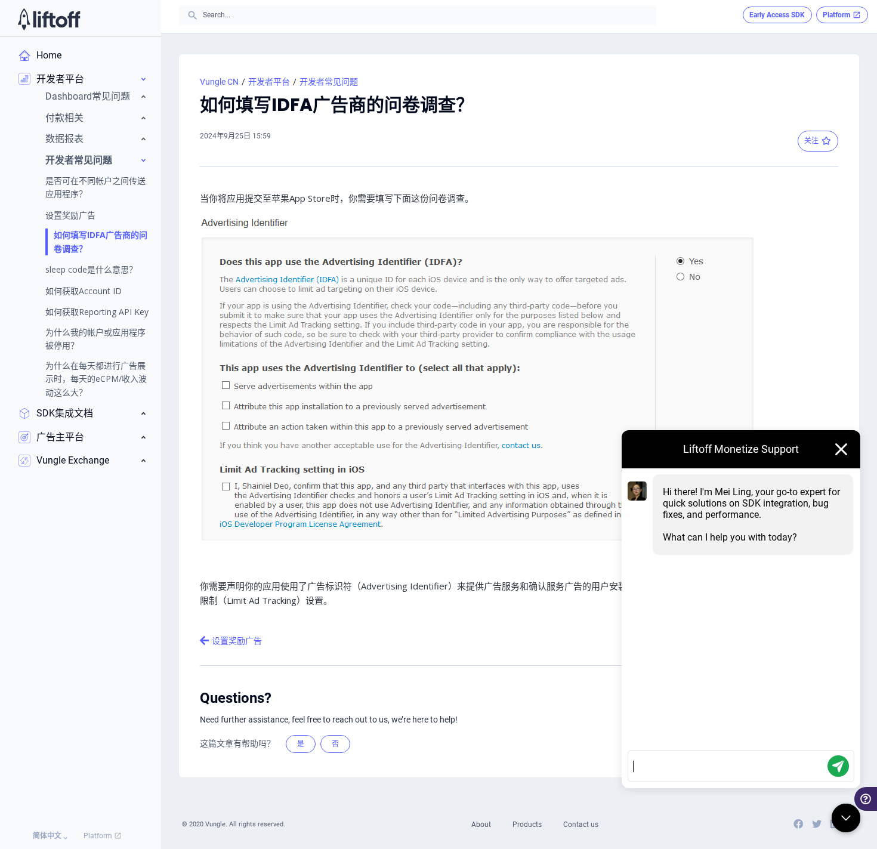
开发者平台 (269, 82)
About (481, 824)
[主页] (49, 18)
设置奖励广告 (70, 215)
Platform (99, 836)
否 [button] (335, 744)
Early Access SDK (777, 15)
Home (48, 55)
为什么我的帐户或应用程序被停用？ (95, 338)
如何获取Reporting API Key (97, 311)
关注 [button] (811, 141)
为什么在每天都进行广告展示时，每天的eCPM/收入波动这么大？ (96, 379)
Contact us (580, 824)
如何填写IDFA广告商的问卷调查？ (100, 241)
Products (527, 824)
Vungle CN (219, 82)
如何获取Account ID (83, 291)
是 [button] (300, 744)
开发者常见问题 (328, 82)
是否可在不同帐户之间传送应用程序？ (95, 187)
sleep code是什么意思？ (91, 269)
